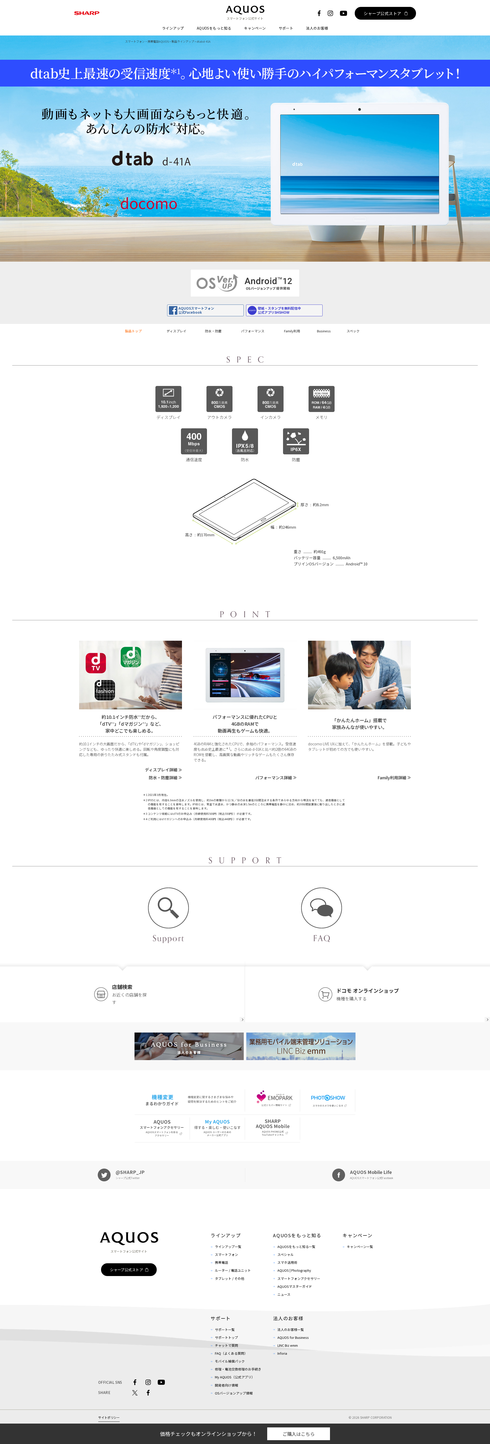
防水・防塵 (213, 331)
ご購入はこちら (299, 1433)
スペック (353, 331)
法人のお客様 (317, 28)
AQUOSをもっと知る (214, 28)
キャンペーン (255, 28)
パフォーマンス (252, 331)
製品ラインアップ (183, 41)
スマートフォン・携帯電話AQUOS (147, 41)
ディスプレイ (176, 331)
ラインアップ (173, 28)
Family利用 (292, 331)
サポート (286, 28)
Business (324, 331)
